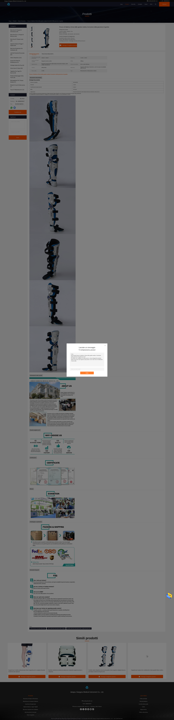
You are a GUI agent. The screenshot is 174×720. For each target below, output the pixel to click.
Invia (87, 373)
